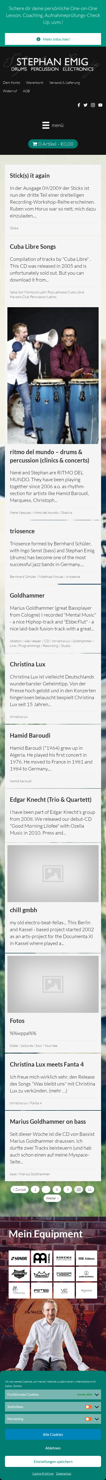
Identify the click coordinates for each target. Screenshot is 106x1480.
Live (13, 645)
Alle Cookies (53, 1434)
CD (46, 641)
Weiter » (52, 1198)
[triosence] (53, 552)
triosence (73, 576)
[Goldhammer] (53, 619)
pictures (27, 1045)
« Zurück (19, 1189)
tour (39, 1045)
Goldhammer (82, 641)
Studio (66, 645)
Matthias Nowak (51, 576)
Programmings (29, 645)
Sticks (14, 228)
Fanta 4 (36, 1103)
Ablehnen (53, 1448)
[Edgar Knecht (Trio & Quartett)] (53, 815)
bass (13, 1174)
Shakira (66, 512)
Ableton (16, 641)
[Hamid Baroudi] (53, 756)
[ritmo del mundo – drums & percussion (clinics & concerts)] (53, 412)
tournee (51, 1045)
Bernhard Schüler (23, 576)
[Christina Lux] (53, 688)
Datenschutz (63, 1473)
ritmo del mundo (46, 512)
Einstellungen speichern (53, 1461)
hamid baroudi (21, 781)
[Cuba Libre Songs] (53, 270)
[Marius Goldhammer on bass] (53, 1146)
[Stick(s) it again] (53, 200)
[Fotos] (53, 1003)
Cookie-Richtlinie (42, 1473)
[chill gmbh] (53, 898)
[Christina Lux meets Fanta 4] (53, 1081)
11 (90, 1189)
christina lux (61, 641)
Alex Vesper (32, 641)
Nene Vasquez (20, 512)
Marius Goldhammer (34, 1174)
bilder (14, 1045)
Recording (50, 645)
